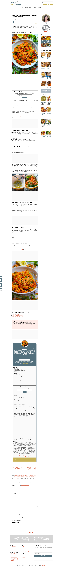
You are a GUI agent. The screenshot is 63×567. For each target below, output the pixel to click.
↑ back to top (31, 532)
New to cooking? (14, 558)
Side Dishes (34, 476)
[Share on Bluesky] (1, 280)
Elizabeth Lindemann (25, 363)
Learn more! (45, 31)
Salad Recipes (31, 476)
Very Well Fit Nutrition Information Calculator (24, 455)
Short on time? (14, 557)
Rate (28, 359)
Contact (24, 550)
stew (22, 249)
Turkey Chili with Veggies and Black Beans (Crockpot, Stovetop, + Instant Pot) (31, 468)
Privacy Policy (26, 551)
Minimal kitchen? (14, 553)
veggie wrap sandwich (20, 116)
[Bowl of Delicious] (15, 2)
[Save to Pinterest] (12, 22)
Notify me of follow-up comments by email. (18, 517)
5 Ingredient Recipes (17, 475)
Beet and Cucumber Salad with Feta (18, 316)
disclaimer (16, 478)
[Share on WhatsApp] (1, 285)
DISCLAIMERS (44, 565)
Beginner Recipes (25, 475)
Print (21, 359)
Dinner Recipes (14, 547)
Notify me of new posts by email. (17, 520)
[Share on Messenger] (1, 286)
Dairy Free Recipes (30, 475)
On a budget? (13, 554)
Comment (13, 495)
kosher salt (20, 379)
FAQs (23, 546)
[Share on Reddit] (1, 283)
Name (13, 508)
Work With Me (25, 547)
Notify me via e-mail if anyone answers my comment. (21, 514)
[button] (34, 23)
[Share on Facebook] (13, 22)
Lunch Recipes (21, 476)
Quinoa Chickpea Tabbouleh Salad (17, 315)
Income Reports (26, 554)
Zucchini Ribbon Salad (15, 314)
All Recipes (21, 475)
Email (13, 511)
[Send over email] (1, 288)
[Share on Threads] (1, 281)
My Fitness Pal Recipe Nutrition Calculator (25, 456)
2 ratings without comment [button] (25, 485)
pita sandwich (27, 116)
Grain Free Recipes (16, 476)
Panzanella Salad (15, 317)
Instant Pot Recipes (15, 550)
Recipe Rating (14, 492)
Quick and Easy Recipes (26, 476)
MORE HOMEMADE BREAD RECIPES (46, 91)
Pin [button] (25, 359)
